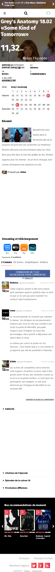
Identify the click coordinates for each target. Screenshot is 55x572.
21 (22, 100)
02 (17, 105)
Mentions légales (19, 565)
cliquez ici (29, 278)
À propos (24, 558)
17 (44, 95)
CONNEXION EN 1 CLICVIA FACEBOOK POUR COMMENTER (27, 273)
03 (22, 105)
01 (13, 105)
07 (39, 105)
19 (13, 100)
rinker (23, 172)
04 (26, 105)
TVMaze (27, 571)
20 (17, 100)
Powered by (6, 257)
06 (35, 105)
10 (13, 95)
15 (35, 95)
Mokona (14, 283)
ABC (23, 67)
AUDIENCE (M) (9, 80)
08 (44, 105)
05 (30, 105)
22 (26, 100)
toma (12, 310)
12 (22, 95)
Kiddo (13, 361)
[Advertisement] (27, 205)
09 (48, 105)
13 (26, 95)
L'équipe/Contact (43, 558)
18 (48, 109)
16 (39, 95)
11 (17, 95)
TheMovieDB (37, 571)
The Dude (50, 4)
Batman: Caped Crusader (43, 537)
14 (30, 95)
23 (30, 100)
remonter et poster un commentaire (40, 399)
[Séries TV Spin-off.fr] (16, 13)
